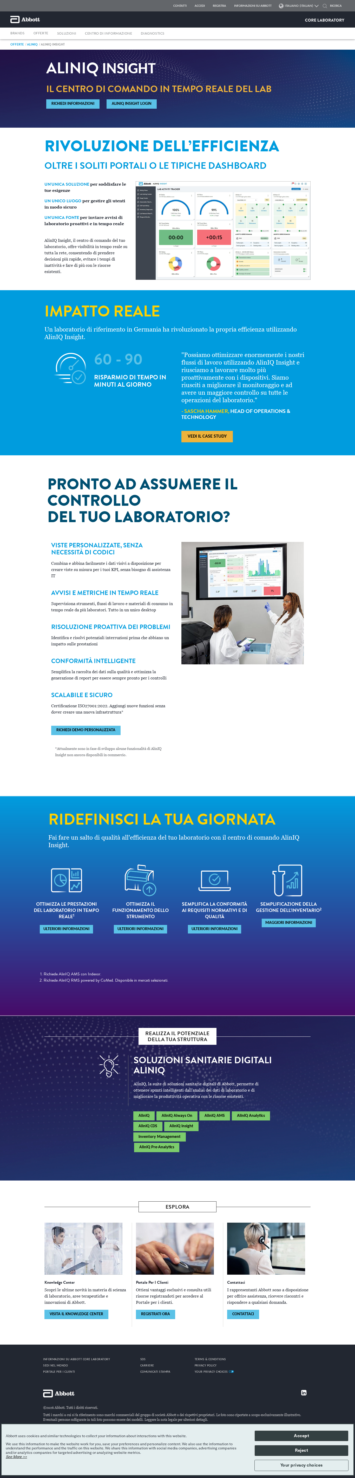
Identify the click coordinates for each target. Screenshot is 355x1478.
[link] (17, 44)
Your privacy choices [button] (301, 1465)
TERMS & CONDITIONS (210, 1359)
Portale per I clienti (59, 1371)
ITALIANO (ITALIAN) (299, 6)
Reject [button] (301, 1450)
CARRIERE (147, 1365)
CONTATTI (180, 6)
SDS (143, 1359)
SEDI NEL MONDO (55, 1365)
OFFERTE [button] (41, 33)
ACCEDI (200, 6)
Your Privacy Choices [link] (212, 1371)
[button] (325, 6)
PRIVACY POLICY (206, 1365)
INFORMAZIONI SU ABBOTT (253, 6)
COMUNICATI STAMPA (155, 1371)
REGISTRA (219, 6)
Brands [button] (17, 33)
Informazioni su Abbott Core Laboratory (76, 1359)
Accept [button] (301, 1436)
